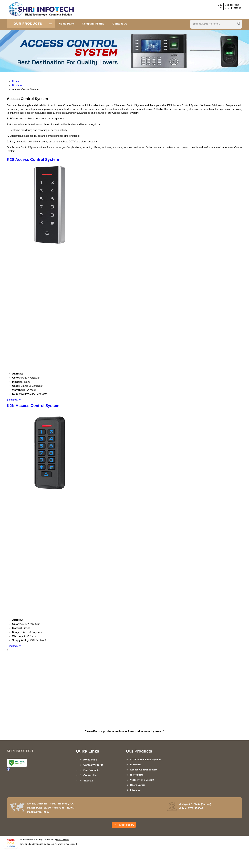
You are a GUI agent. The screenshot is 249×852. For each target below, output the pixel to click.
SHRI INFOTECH (76, 9)
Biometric (135, 764)
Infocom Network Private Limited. (62, 844)
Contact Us (119, 23)
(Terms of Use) (62, 839)
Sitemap (88, 780)
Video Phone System (142, 779)
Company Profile (93, 23)
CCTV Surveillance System (145, 759)
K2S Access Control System (33, 159)
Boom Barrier (137, 784)
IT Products (136, 774)
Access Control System (143, 769)
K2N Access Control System (33, 406)
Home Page (66, 23)
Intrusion (135, 790)
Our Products (28, 23)
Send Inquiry (14, 399)
